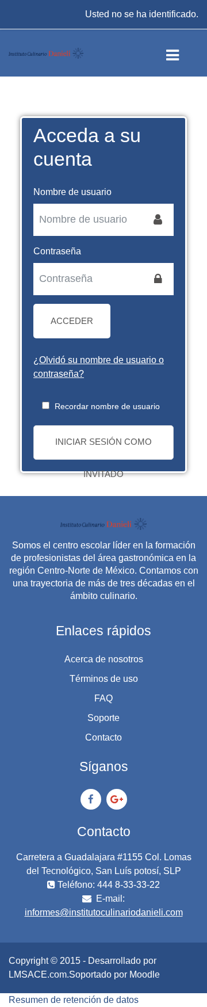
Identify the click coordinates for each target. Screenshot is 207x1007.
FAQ (103, 698)
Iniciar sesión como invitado (103, 448)
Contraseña (57, 251)
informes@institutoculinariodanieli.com (104, 912)
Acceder (72, 321)
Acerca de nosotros (103, 659)
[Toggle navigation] (182, 52)
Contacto (103, 737)
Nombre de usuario (72, 192)
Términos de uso (104, 679)
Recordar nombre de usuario (107, 406)
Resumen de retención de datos (74, 1000)
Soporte (103, 718)
